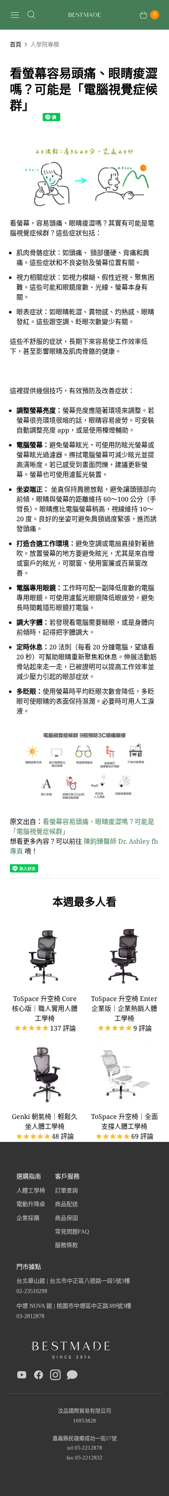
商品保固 (66, 1218)
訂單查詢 (66, 1191)
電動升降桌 (30, 1204)
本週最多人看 (84, 901)
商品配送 (66, 1204)
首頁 (15, 44)
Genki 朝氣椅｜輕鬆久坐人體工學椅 (45, 1121)
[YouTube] (21, 1376)
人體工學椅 (30, 1191)
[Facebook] (38, 1376)
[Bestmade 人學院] (84, 15)
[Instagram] (55, 1376)
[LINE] (72, 1376)
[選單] (15, 15)
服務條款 (66, 1245)
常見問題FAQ (72, 1232)
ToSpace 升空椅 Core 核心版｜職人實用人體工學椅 (45, 1008)
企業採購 (27, 1218)
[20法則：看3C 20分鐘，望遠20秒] (84, 213)
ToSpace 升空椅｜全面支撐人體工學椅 (124, 1121)
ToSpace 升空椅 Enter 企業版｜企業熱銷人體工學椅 (124, 1008)
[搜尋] (31, 15)
